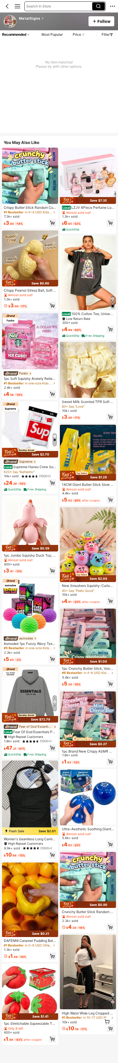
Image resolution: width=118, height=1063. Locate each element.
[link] (10, 21)
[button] (7, 6)
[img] (30, 283)
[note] (13, 489)
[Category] (17, 6)
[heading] (52, 19)
